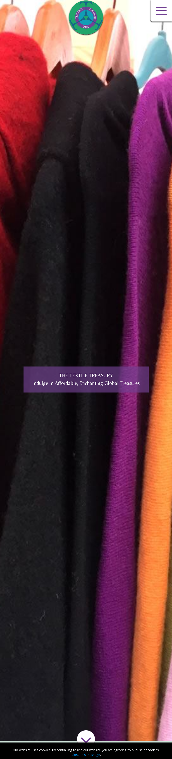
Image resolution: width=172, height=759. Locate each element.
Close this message (85, 754)
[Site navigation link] (161, 11)
